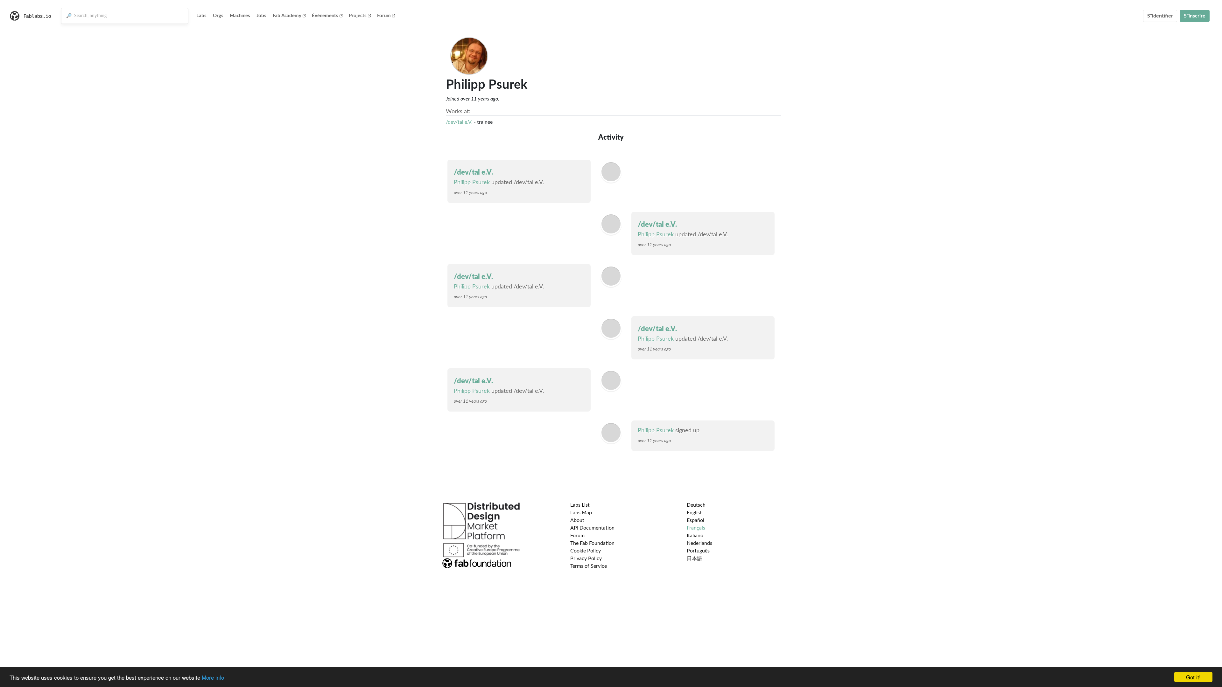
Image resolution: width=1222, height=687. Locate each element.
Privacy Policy (586, 558)
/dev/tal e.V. (459, 122)
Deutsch (696, 505)
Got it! (1193, 677)
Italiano (695, 535)
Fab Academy (287, 15)
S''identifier (1160, 15)
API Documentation (592, 528)
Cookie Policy (585, 550)
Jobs (261, 15)
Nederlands (699, 543)
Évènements (325, 15)
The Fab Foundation (592, 543)
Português (698, 550)
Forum (384, 15)
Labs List (580, 505)
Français (696, 528)
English (695, 512)
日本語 (694, 558)
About (577, 520)
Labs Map (581, 512)
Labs (201, 15)
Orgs (218, 15)
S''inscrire (1194, 15)
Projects (358, 15)
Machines (240, 15)
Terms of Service (588, 566)
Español (695, 520)
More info (213, 677)
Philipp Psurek (472, 182)
